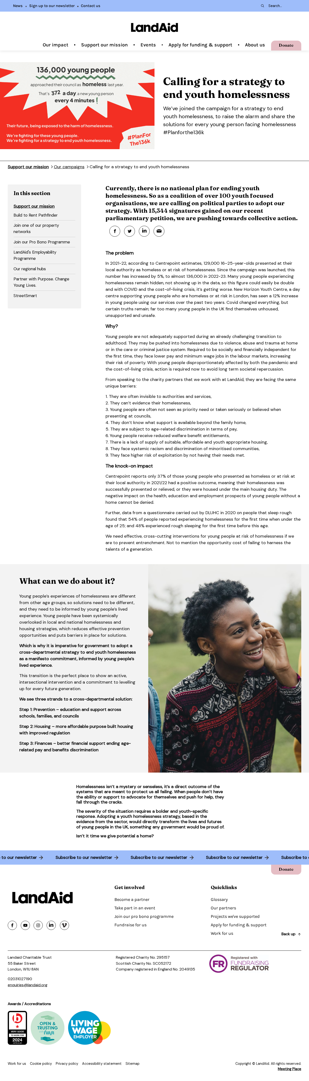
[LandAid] (154, 27)
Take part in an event (134, 908)
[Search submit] (262, 6)
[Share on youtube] (25, 925)
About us (255, 45)
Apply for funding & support (200, 45)
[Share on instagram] (38, 925)
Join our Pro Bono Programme (42, 242)
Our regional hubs (30, 268)
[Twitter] (129, 231)
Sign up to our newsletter (52, 5)
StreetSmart (25, 295)
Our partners (223, 908)
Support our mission (104, 45)
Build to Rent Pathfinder (36, 215)
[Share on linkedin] (51, 925)
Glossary (219, 899)
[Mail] (159, 231)
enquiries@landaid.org (27, 984)
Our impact (55, 45)
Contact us (90, 5)
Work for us (222, 933)
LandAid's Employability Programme (35, 255)
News (18, 5)
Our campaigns (69, 167)
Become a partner (131, 899)
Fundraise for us (130, 925)
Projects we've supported (235, 916)
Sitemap (133, 1063)
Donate (286, 45)
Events (148, 45)
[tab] (44, 215)
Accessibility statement (102, 1063)
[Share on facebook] (12, 925)
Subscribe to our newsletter (83, 857)
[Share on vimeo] (64, 925)
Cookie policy (41, 1063)
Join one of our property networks (36, 228)
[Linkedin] (144, 231)
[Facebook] (114, 231)
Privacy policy (67, 1063)
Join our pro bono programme (144, 916)
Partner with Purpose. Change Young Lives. (41, 282)
